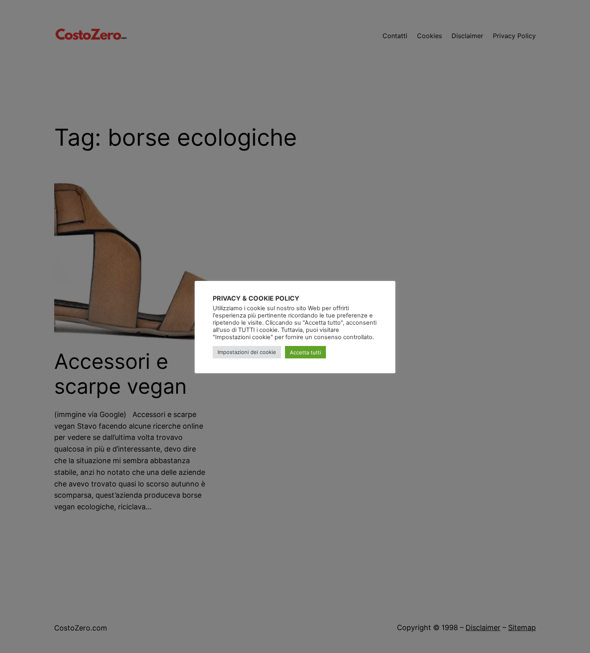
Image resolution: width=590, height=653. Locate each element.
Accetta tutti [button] (305, 352)
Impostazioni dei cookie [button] (247, 352)
